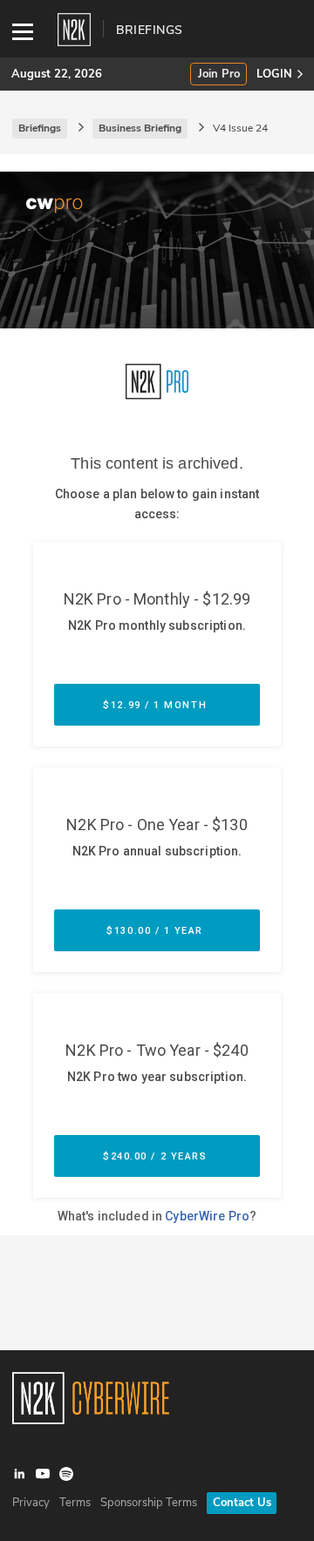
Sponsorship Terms (148, 1503)
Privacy (31, 1503)
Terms (75, 1503)
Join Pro (219, 74)
